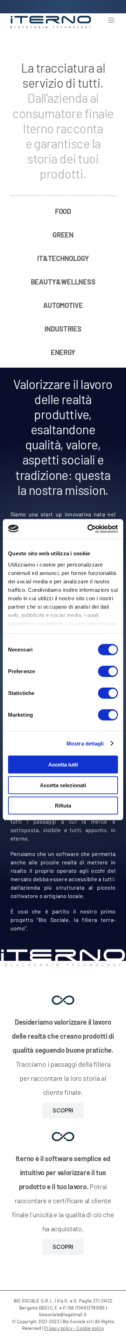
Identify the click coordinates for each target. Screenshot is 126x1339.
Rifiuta (63, 806)
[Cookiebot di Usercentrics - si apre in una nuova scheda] (89, 528)
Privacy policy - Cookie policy (74, 1328)
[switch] (108, 671)
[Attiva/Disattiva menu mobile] (111, 20)
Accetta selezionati (63, 785)
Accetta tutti (63, 765)
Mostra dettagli (85, 743)
